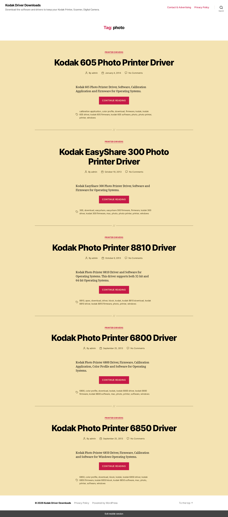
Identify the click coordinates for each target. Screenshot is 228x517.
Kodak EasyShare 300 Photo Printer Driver (114, 157)
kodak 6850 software (123, 480)
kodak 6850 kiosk (103, 480)
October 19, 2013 (113, 171)
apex (87, 300)
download (120, 111)
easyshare (100, 210)
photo (134, 114)
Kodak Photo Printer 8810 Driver (114, 247)
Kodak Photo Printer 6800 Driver (114, 338)
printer (82, 117)
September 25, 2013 (113, 348)
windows (91, 117)
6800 (82, 390)
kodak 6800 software (99, 394)
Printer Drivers (114, 52)
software (135, 394)
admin (95, 73)
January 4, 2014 (113, 73)
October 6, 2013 (113, 258)
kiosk (111, 300)
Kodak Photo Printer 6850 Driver (114, 428)
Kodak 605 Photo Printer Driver (114, 62)
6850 (82, 477)
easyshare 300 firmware (118, 210)
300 (81, 210)
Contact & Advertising (179, 7)
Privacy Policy (201, 7)
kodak (139, 111)
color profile (108, 111)
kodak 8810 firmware (101, 303)
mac (108, 213)
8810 (81, 300)
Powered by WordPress (105, 503)
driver (105, 300)
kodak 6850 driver (131, 477)
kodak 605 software (120, 114)
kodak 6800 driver (125, 390)
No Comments (136, 73)
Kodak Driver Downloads (23, 5)
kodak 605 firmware (100, 114)
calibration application (90, 111)
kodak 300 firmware (95, 213)
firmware (130, 111)
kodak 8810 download (133, 300)
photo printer (145, 114)
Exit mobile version (114, 513)
